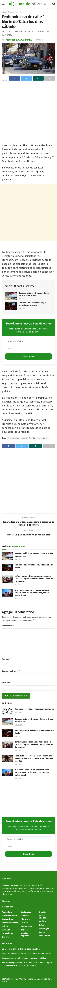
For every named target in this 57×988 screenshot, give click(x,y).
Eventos (24, 923)
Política (42, 921)
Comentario (8, 625)
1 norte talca (13, 438)
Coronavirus (7, 919)
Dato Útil (6, 930)
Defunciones (7, 933)
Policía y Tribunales (44, 917)
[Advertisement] (28, 112)
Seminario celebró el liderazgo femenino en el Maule (24, 958)
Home (4, 12)
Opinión (42, 912)
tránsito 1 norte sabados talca (34, 438)
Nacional (24, 930)
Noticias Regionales (15, 12)
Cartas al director (10, 916)
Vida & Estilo (44, 936)
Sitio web (6, 683)
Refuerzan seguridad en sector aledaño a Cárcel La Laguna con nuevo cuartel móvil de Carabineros (34, 579)
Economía (25, 916)
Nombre (6, 659)
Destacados (26, 912)
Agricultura (7, 912)
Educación (25, 919)
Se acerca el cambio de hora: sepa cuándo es (34, 709)
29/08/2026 (23, 299)
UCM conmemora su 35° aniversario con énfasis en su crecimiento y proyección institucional (32, 593)
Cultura (5, 926)
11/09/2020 (40, 40)
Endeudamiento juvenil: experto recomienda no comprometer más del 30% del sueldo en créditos (34, 758)
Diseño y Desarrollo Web (40, 979)
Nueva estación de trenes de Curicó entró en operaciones (26, 953)
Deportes (6, 937)
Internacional (26, 926)
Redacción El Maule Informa (19, 40)
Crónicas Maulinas (10, 923)
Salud (41, 925)
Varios (42, 932)
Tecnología (44, 928)
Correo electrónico (11, 671)
